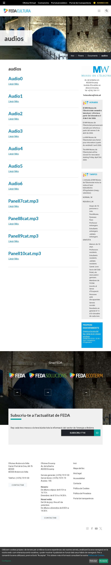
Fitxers (81, 56)
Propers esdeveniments (91, 326)
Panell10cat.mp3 (24, 253)
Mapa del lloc (78, 468)
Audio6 (15, 183)
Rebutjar (93, 561)
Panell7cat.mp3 (23, 201)
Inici (72, 56)
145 (49, 481)
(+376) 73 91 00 (22, 478)
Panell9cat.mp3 (23, 236)
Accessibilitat (79, 478)
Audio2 (15, 113)
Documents (93, 56)
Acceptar (103, 561)
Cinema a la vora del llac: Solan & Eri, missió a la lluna (92, 333)
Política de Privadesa (82, 493)
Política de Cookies (81, 488)
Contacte (77, 483)
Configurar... (7, 561)
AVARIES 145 (102, 3)
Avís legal (77, 473)
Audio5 (15, 166)
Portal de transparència (83, 498)
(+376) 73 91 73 (59, 478)
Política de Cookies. (96, 555)
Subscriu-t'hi (77, 432)
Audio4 (15, 148)
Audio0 (15, 78)
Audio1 (15, 96)
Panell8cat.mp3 (23, 218)
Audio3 (15, 131)
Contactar (18, 485)
